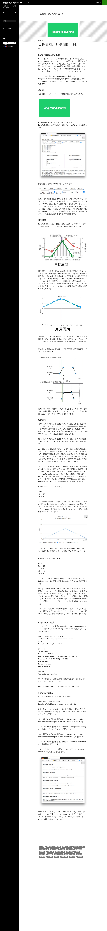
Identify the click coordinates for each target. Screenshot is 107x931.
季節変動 (69, 851)
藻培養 (57, 856)
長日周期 (72, 856)
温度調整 (79, 854)
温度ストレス (58, 854)
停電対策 (42, 851)
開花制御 (80, 856)
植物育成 (42, 854)
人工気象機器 (78, 849)
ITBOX (42, 846)
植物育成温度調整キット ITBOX (17, 2)
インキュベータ (44, 849)
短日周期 (50, 856)
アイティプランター (79, 846)
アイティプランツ (7, 28)
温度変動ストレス (69, 854)
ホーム (97, 2)
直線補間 (42, 856)
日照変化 (77, 851)
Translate (10, 46)
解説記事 (40, 41)
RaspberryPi (67, 846)
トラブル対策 (54, 849)
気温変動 (50, 854)
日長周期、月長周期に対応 (59, 44)
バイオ (62, 849)
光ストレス (50, 851)
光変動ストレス (60, 851)
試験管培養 (64, 856)
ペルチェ (69, 849)
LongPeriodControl (53, 846)
